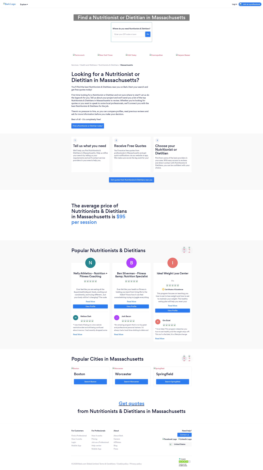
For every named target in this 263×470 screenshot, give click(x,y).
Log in (234, 4)
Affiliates (117, 442)
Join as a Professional (100, 442)
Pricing (94, 439)
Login (73, 442)
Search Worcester (131, 381)
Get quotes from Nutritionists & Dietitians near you (131, 180)
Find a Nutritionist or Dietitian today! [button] (88, 126)
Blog (115, 445)
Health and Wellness (88, 65)
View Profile (90, 306)
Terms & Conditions (107, 464)
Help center (96, 445)
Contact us (184, 435)
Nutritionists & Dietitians (109, 65)
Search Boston (90, 381)
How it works (76, 439)
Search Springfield (172, 381)
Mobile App (76, 445)
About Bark (118, 435)
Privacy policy (136, 464)
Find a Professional (79, 435)
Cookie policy (122, 464)
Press (116, 449)
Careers (117, 439)
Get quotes (131, 403)
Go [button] (148, 34)
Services (74, 65)
